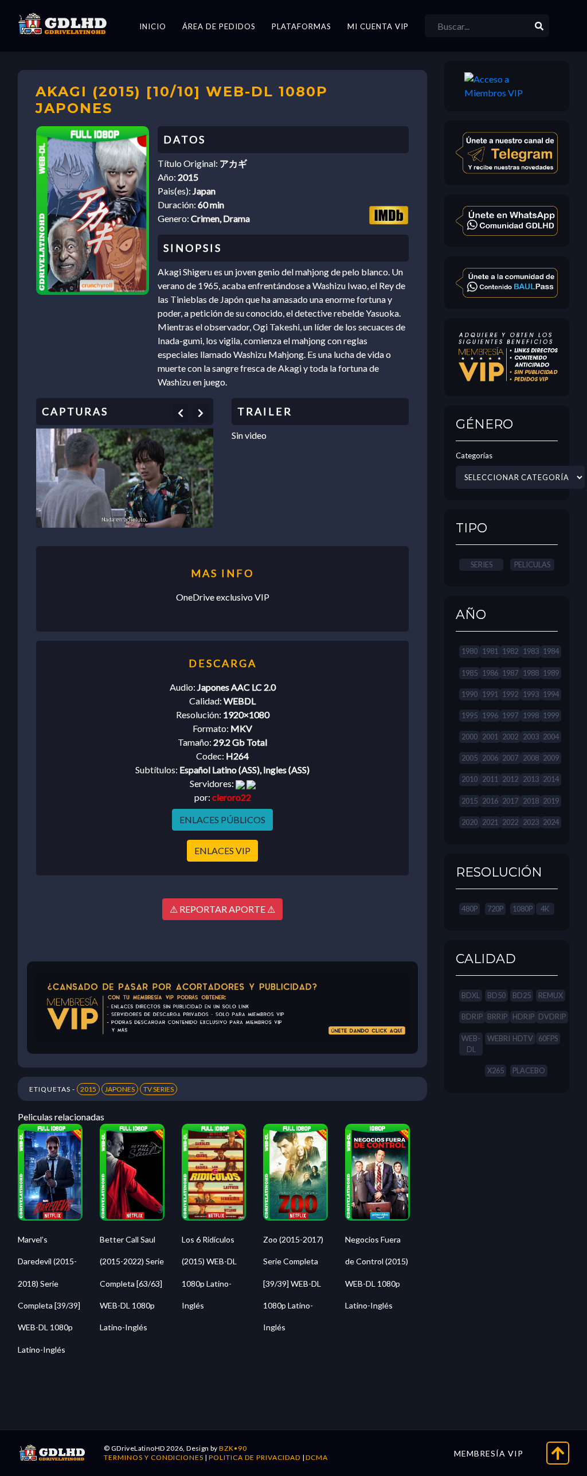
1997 (510, 715)
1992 (510, 694)
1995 (469, 715)
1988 (531, 672)
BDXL (470, 995)
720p (495, 908)
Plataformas (301, 26)
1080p (522, 908)
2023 (531, 822)
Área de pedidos (219, 26)
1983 (531, 651)
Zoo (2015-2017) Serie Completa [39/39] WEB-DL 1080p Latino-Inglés (293, 1283)
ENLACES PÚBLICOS (222, 819)
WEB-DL (470, 1044)
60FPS (548, 1038)
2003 (531, 736)
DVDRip (552, 1016)
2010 (469, 779)
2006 (490, 757)
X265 (495, 1070)
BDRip (472, 1016)
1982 (510, 651)
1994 (551, 694)
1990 (469, 694)
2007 (510, 757)
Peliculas (532, 564)
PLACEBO (528, 1070)
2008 (531, 757)
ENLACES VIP (222, 850)
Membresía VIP (488, 1453)
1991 (490, 694)
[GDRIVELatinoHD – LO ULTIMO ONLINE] (62, 24)
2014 (551, 779)
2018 (531, 800)
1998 (531, 715)
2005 (469, 757)
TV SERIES (158, 1089)
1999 (551, 715)
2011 (490, 779)
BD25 (521, 995)
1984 (551, 651)
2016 (490, 800)
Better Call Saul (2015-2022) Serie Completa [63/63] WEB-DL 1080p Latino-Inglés (132, 1283)
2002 (510, 736)
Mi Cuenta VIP (378, 26)
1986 (490, 672)
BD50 (496, 995)
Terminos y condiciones (154, 1457)
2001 (490, 736)
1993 (531, 694)
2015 (88, 1089)
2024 (551, 822)
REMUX (550, 995)
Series (481, 564)
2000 (469, 736)
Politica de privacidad (254, 1457)
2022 (510, 822)
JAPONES (120, 1089)
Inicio (152, 26)
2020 (469, 822)
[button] (180, 413)
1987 (510, 672)
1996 (490, 715)
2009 (551, 757)
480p (469, 908)
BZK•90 (233, 1448)
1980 (469, 651)
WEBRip (500, 1038)
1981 (490, 651)
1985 (469, 672)
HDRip (523, 1016)
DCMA (317, 1457)
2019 (551, 800)
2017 (510, 800)
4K (545, 908)
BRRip (497, 1016)
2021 (490, 822)
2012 (510, 779)
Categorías (474, 455)
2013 (531, 779)
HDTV (522, 1038)
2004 (551, 736)
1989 (551, 672)
